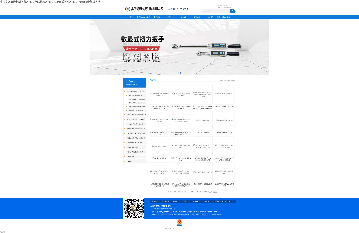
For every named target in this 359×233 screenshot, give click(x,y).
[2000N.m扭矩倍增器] (202, 120)
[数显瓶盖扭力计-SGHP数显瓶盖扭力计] (181, 146)
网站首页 (154, 201)
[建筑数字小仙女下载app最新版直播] (224, 172)
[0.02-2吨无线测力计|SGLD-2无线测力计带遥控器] (224, 146)
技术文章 (183, 17)
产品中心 (170, 17)
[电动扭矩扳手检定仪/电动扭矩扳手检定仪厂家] (159, 172)
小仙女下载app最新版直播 (162, 212)
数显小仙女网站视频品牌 (135, 103)
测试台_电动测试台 (133, 147)
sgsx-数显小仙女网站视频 (136, 110)
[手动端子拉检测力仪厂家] (224, 120)
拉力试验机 (130, 156)
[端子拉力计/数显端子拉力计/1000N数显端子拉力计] (202, 146)
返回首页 (220, 5)
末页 (201, 191)
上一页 (193, 191)
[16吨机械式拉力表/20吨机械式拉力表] (159, 120)
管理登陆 (219, 215)
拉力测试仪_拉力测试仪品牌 (136, 133)
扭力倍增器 (200, 212)
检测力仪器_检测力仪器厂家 (136, 152)
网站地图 (2, 232)
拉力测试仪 (191, 212)
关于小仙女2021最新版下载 (143, 17)
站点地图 (202, 215)
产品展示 (232, 80)
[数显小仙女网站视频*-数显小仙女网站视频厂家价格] (181, 120)
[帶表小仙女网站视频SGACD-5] (224, 94)
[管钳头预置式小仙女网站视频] (203, 172)
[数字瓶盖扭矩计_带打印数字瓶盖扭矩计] (181, 94)
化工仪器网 (213, 215)
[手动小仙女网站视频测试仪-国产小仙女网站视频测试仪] (181, 172)
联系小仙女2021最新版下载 (224, 7)
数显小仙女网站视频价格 (135, 95)
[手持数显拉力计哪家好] (159, 146)
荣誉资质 (197, 17)
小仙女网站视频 (173, 212)
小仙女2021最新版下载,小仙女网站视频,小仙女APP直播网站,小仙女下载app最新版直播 (50, 1)
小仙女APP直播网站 (183, 212)
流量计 (129, 161)
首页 (130, 17)
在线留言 (225, 5)
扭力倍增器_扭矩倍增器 (134, 142)
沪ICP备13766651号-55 (183, 215)
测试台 (195, 212)
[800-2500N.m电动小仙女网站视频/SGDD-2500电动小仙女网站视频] (202, 94)
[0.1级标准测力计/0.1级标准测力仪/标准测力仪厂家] (159, 94)
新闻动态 (157, 17)
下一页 (197, 191)
